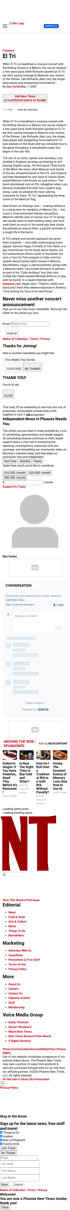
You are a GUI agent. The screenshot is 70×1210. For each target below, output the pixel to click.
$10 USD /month (14, 473)
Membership (16, 1007)
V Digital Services (19, 1041)
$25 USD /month (39, 473)
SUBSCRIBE (13, 369)
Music (12, 926)
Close (4, 1207)
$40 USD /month (14, 477)
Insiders (8, 1136)
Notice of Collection (15, 339)
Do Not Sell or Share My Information (26, 1079)
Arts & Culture (17, 921)
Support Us (51, 26)
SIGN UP (11, 333)
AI (48, 1049)
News (12, 912)
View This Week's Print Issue (21, 900)
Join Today (8, 1148)
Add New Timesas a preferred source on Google (25, 98)
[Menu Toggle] (5, 26)
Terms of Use (17, 964)
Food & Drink (16, 917)
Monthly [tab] (25, 461)
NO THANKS (33, 369)
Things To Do (16, 931)
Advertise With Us (19, 950)
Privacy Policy (17, 969)
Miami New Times (20, 1031)
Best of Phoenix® (14, 1140)
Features (8, 50)
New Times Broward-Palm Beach (29, 1036)
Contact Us (15, 993)
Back (4, 1184)
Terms (34, 339)
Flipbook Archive (19, 998)
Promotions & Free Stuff (24, 959)
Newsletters (16, 935)
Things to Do (11, 1132)
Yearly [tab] (38, 461)
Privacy (45, 339)
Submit (18, 1184)
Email (7, 323)
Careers (13, 988)
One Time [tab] (10, 461)
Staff (11, 1002)
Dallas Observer (18, 1022)
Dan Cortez (14, 86)
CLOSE (8, 395)
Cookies (25, 1049)
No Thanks (8, 1153)
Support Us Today (14, 486)
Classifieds (15, 955)
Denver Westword (19, 1027)
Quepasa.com (12, 283)
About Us (14, 984)
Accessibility (39, 1049)
